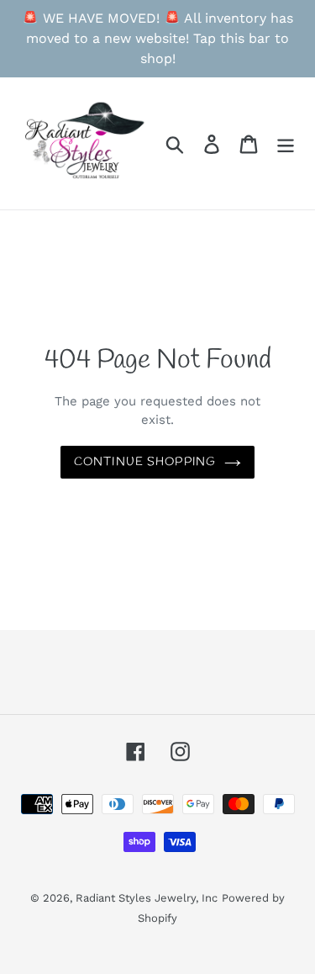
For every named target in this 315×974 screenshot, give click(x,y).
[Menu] (285, 143)
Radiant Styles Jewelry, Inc (147, 898)
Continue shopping (145, 462)
